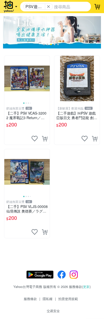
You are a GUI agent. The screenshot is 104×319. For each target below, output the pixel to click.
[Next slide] (46, 78)
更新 (86, 286)
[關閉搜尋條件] (48, 6)
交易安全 (53, 310)
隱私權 (48, 298)
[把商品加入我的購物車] (45, 139)
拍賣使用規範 (68, 298)
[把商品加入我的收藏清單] (35, 139)
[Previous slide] (7, 78)
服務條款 (30, 298)
